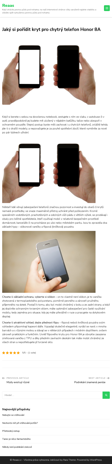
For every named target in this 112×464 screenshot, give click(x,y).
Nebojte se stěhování (13, 415)
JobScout (55, 460)
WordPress (96, 460)
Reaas (8, 5)
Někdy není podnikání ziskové (17, 447)
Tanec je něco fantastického (16, 439)
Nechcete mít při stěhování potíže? (20, 423)
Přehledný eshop (11, 431)
